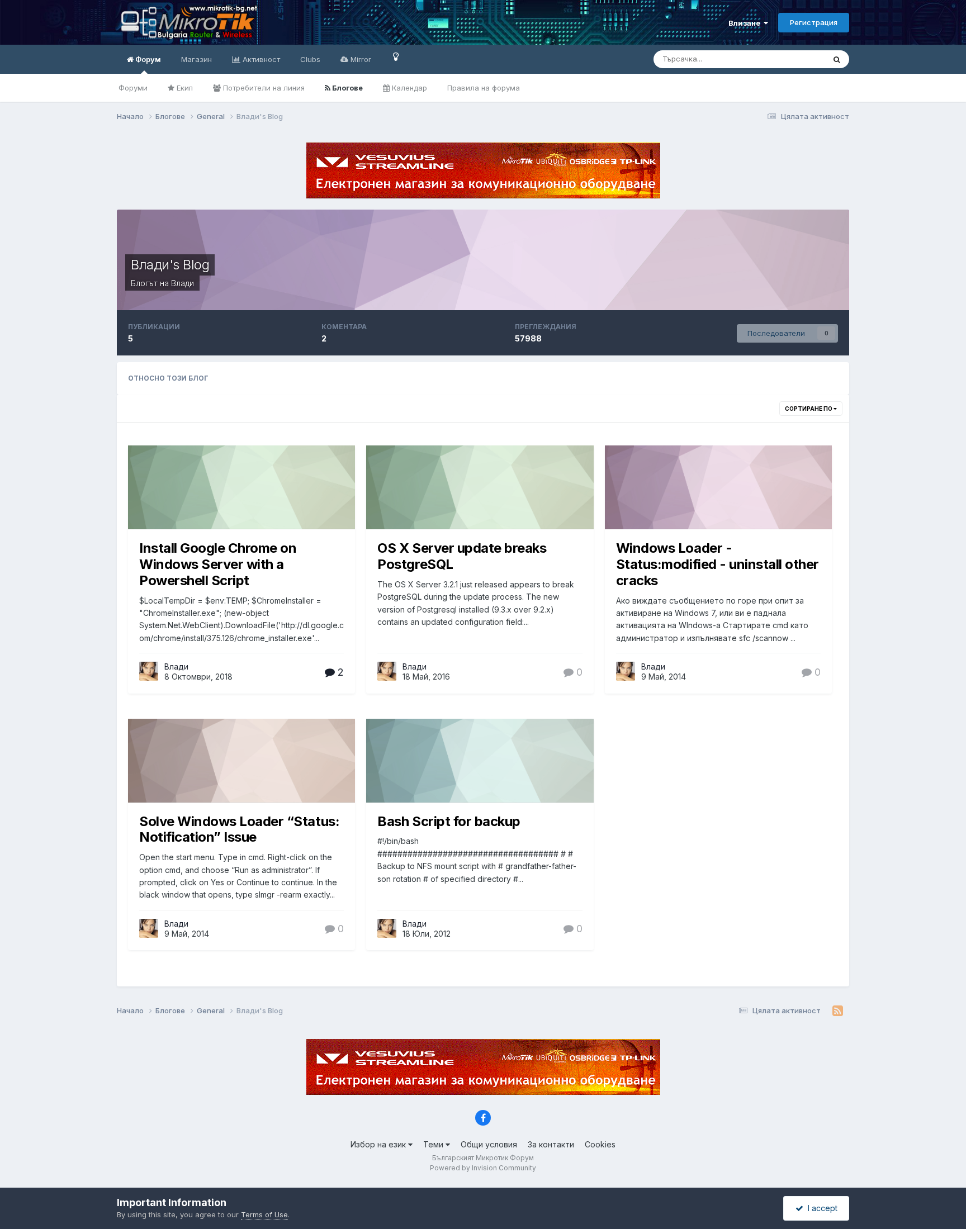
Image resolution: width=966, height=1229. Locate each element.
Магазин (196, 59)
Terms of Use (264, 1214)
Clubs (310, 59)
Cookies (600, 1144)
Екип (183, 87)
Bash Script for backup (448, 821)
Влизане (746, 22)
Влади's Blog (170, 265)
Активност (260, 59)
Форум (147, 59)
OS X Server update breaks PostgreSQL (461, 556)
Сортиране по (809, 408)
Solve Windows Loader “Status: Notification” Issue (239, 829)
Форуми (133, 87)
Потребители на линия (263, 87)
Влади (176, 666)
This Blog (793, 59)
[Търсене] (837, 59)
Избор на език (379, 1144)
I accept (820, 1208)
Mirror (359, 59)
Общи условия (489, 1144)
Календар (408, 87)
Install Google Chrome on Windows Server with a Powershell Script (217, 564)
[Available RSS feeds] (837, 1011)
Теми (434, 1144)
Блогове (346, 87)
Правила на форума (483, 87)
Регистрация (813, 22)
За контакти (551, 1144)
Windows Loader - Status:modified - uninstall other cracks (717, 564)
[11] (396, 56)
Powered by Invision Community (483, 1168)
